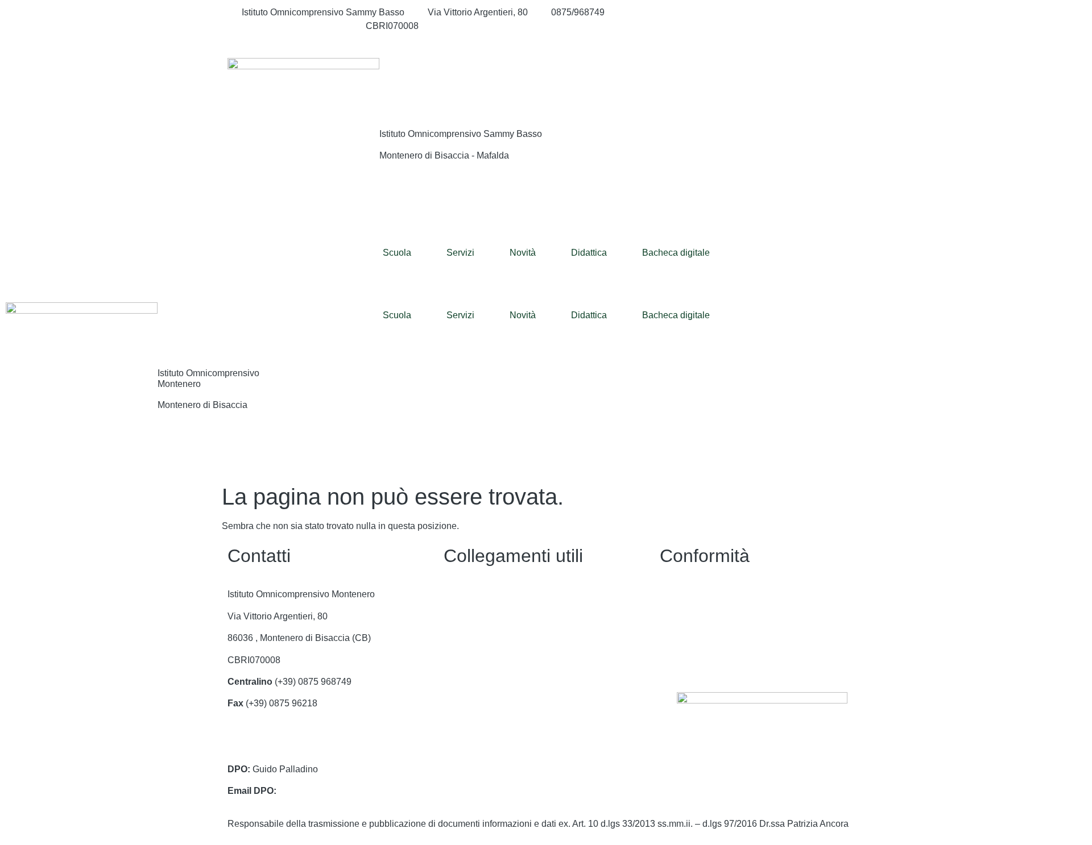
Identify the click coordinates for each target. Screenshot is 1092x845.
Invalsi (457, 725)
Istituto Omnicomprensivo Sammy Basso (460, 134)
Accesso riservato (695, 660)
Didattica (589, 252)
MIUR (455, 638)
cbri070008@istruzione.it (292, 26)
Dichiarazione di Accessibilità (719, 616)
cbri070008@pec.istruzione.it (286, 747)
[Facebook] (762, 12)
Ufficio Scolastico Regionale (501, 681)
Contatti (459, 594)
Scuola (397, 252)
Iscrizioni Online (476, 660)
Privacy (675, 594)
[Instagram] (762, 26)
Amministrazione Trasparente (503, 616)
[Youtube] (762, 40)
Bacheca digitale (676, 252)
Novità (523, 252)
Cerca (795, 81)
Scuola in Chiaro (477, 703)
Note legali (682, 638)
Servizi (460, 252)
